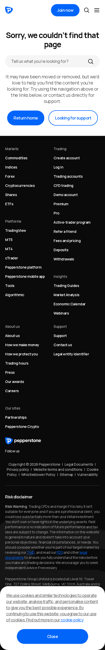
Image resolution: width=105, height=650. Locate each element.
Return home (26, 118)
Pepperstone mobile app (25, 276)
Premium (61, 203)
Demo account (65, 194)
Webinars (61, 313)
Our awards (14, 381)
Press (10, 372)
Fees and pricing (67, 240)
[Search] (91, 61)
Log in (58, 167)
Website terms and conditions (58, 469)
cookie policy (72, 620)
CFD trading (63, 185)
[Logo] (9, 10)
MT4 (9, 248)
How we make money (22, 344)
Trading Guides (66, 285)
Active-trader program (72, 222)
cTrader (11, 258)
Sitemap (66, 474)
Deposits (61, 249)
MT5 (8, 239)
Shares (11, 194)
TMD (31, 552)
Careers (12, 390)
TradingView (15, 230)
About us (12, 335)
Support (60, 335)
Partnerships (16, 417)
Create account (67, 157)
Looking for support (73, 118)
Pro (56, 213)
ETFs (9, 203)
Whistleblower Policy (38, 474)
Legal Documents (78, 464)
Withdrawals (64, 259)
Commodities (16, 157)
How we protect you (21, 354)
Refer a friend (65, 231)
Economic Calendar (70, 304)
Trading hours (17, 363)
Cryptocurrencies (20, 185)
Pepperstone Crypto (22, 426)
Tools (10, 285)
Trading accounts (68, 176)
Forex (10, 176)
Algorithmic (14, 294)
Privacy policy (18, 469)
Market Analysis (67, 294)
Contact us (63, 344)
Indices (11, 167)
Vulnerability (87, 474)
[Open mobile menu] (97, 10)
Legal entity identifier (71, 354)
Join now (65, 10)
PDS (60, 552)
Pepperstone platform (23, 267)
